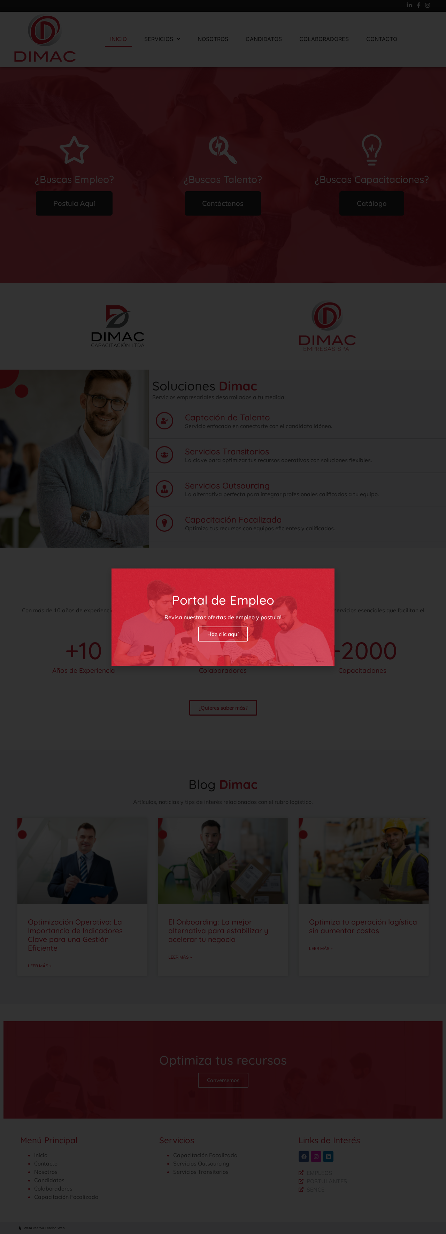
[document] (223, 617)
